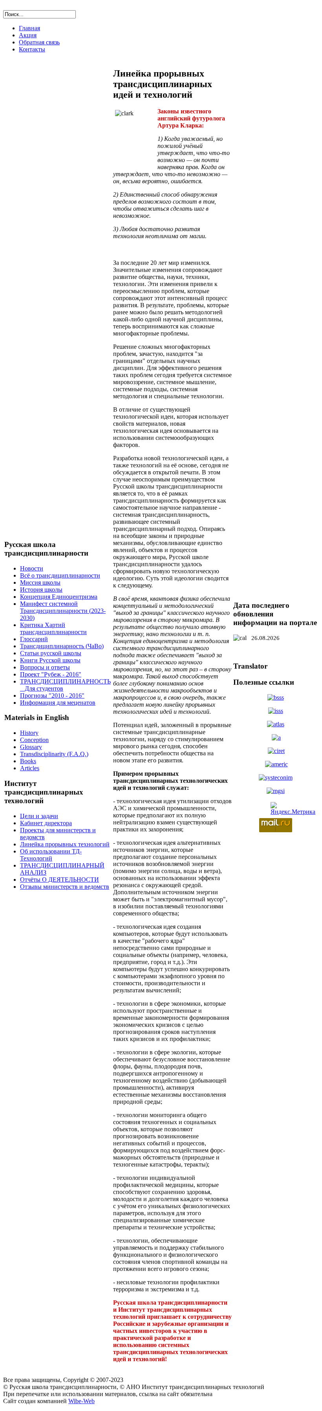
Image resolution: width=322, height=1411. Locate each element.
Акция (28, 35)
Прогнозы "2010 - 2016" (52, 695)
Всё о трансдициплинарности (60, 575)
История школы (41, 589)
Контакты (32, 49)
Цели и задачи (39, 816)
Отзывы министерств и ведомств (64, 886)
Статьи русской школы (50, 653)
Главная (29, 28)
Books (28, 761)
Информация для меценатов (57, 702)
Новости (31, 568)
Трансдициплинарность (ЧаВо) (62, 646)
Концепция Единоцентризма (58, 596)
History (29, 732)
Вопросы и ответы (45, 667)
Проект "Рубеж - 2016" (50, 674)
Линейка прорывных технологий (65, 844)
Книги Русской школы (50, 660)
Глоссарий (34, 639)
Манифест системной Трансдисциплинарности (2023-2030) (63, 610)
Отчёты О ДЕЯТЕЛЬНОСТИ (59, 879)
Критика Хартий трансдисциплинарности (53, 628)
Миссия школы (40, 582)
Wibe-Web (81, 1401)
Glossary (31, 747)
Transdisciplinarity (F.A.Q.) (54, 754)
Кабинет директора (46, 823)
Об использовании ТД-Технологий (51, 855)
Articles (29, 768)
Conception (34, 739)
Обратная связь (39, 42)
